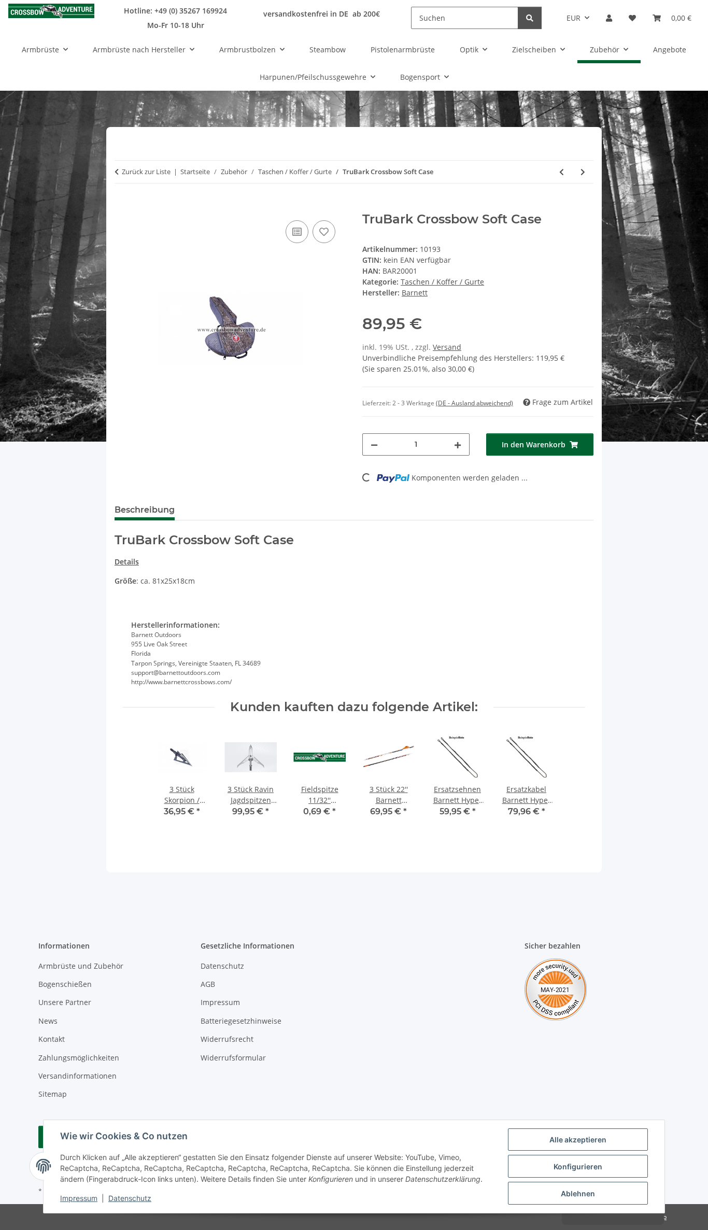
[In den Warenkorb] (123, 206)
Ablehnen (578, 1193)
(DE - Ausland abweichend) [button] (474, 403)
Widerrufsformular (233, 1058)
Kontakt (51, 1039)
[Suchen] (530, 18)
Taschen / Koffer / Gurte (442, 282)
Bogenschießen (65, 984)
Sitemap (52, 1094)
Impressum (78, 1198)
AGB (208, 984)
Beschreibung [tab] (145, 510)
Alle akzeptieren (577, 1139)
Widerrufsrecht (227, 1039)
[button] (609, 18)
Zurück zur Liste (146, 171)
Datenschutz (129, 1198)
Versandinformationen (77, 1076)
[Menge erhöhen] (457, 444)
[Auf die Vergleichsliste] (297, 231)
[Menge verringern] (374, 444)
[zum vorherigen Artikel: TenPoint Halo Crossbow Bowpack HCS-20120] (561, 172)
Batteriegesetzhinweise (241, 1021)
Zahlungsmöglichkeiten (78, 1058)
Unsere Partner (64, 1002)
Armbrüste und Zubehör (80, 966)
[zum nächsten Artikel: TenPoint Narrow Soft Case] (582, 172)
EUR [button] (573, 18)
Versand (447, 347)
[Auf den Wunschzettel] (324, 231)
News (48, 1021)
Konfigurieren (578, 1166)
